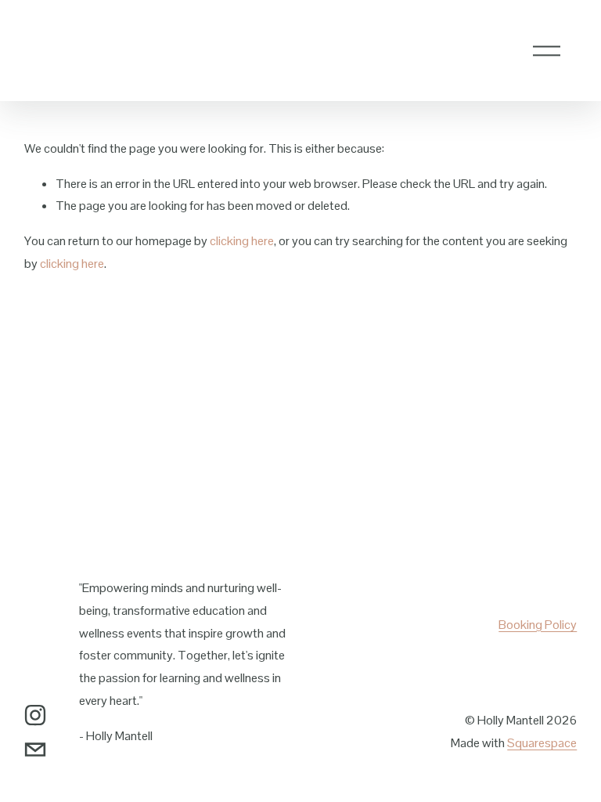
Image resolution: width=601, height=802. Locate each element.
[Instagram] (35, 715)
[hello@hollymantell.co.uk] (35, 749)
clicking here (242, 241)
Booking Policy (537, 624)
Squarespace (542, 743)
